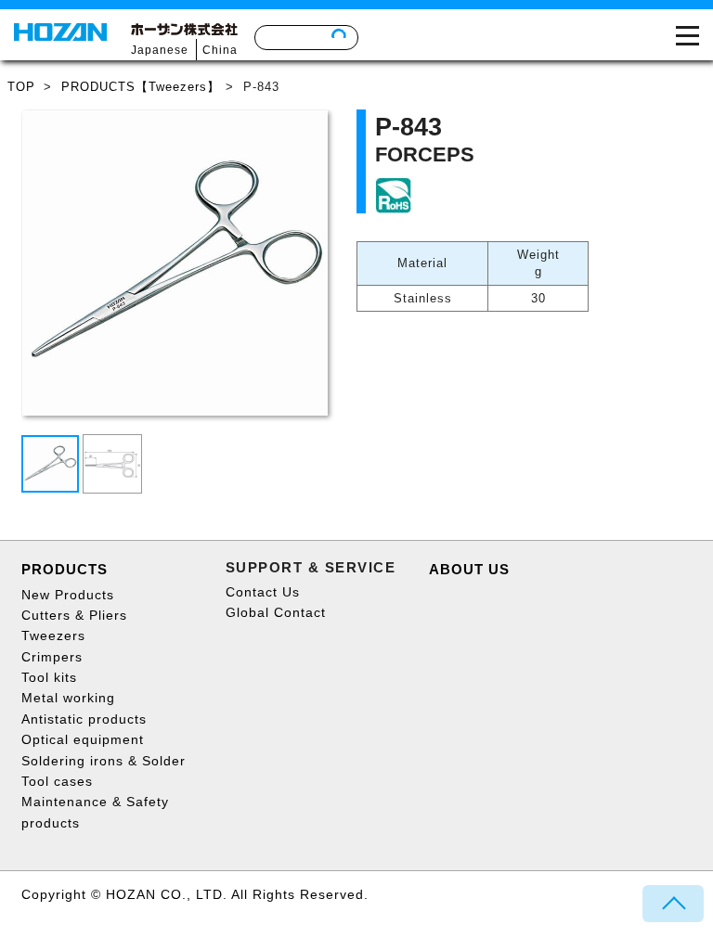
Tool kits (49, 677)
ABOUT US (469, 569)
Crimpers (52, 656)
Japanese (159, 50)
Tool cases (57, 781)
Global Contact (276, 612)
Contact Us (263, 591)
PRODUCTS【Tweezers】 (140, 87)
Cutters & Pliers (74, 615)
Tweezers (53, 635)
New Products (67, 594)
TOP (21, 87)
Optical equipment (82, 739)
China (220, 50)
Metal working (68, 697)
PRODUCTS (64, 569)
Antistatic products (84, 719)
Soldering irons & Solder (103, 760)
